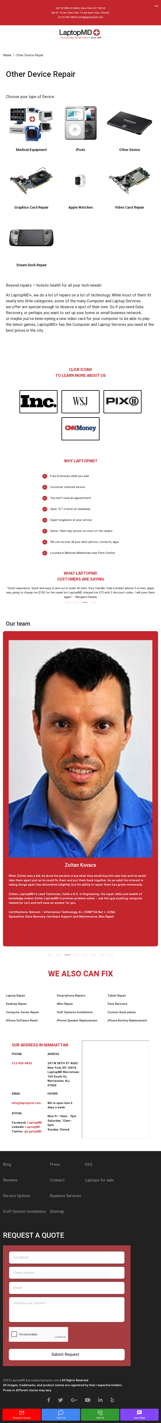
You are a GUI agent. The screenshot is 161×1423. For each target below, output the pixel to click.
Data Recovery (117, 1004)
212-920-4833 (22, 1063)
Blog (7, 1164)
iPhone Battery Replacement (127, 1020)
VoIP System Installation (24, 1211)
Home (7, 55)
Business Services (65, 1195)
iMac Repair (65, 1004)
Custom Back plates (122, 1012)
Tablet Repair (117, 995)
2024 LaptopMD (14, 1380)
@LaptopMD (33, 1131)
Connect (57, 1180)
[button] (67, 602)
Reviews (10, 1180)
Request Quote (22, 1417)
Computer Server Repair (22, 1012)
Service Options (16, 1195)
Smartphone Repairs (71, 995)
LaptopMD (34, 1122)
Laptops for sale (99, 1180)
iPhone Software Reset (22, 1020)
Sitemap (57, 1211)
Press (55, 1164)
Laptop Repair (15, 995)
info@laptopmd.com (91, 17)
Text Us (61, 1417)
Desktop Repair (16, 1004)
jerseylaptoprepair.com (43, 1380)
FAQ (88, 1164)
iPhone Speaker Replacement (77, 1020)
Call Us (100, 1417)
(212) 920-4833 (67, 17)
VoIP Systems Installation (75, 1012)
